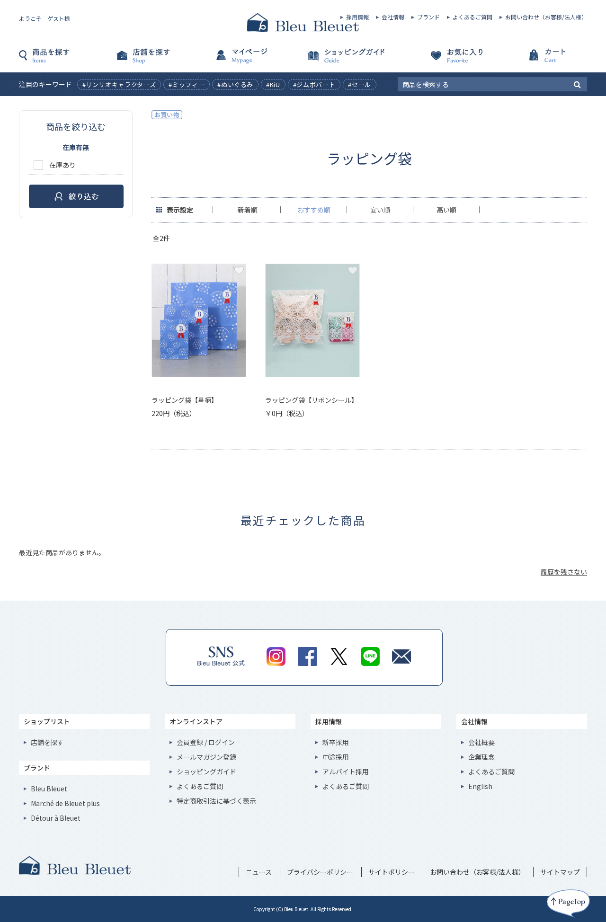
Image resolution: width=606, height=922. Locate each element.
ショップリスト (47, 721)
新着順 (248, 209)
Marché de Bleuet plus (65, 803)
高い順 (446, 209)
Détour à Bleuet (55, 818)
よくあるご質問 (472, 17)
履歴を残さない (564, 571)
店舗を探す (161, 60)
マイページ (255, 60)
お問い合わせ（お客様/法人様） (546, 17)
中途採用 (335, 757)
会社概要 (481, 742)
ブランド (428, 17)
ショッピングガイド (350, 60)
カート (539, 60)
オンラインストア (196, 721)
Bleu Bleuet (49, 788)
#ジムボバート (314, 84)
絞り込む (76, 196)
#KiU (273, 84)
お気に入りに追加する (239, 270)
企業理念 (481, 757)
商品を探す (66, 60)
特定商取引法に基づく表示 (216, 801)
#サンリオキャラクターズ (119, 84)
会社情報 (393, 17)
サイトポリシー (391, 872)
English (480, 786)
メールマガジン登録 (206, 757)
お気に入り (445, 60)
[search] (577, 84)
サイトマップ (560, 872)
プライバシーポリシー (320, 872)
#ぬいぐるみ (235, 84)
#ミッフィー (187, 84)
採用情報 (357, 17)
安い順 (380, 209)
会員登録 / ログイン (206, 742)
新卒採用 (335, 742)
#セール (359, 84)
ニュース (259, 872)
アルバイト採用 (345, 771)
